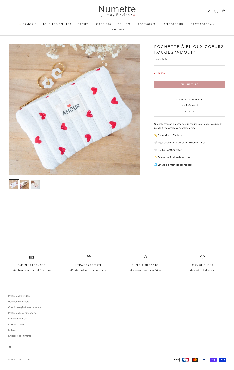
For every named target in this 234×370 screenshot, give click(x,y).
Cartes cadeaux (203, 24)
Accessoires (147, 24)
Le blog (12, 330)
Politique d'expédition (19, 296)
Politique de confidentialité (22, 312)
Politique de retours (18, 301)
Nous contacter (16, 324)
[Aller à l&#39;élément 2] (25, 184)
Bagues (83, 24)
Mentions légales (17, 318)
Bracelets (103, 24)
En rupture (190, 84)
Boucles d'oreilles (57, 24)
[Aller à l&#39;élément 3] (36, 184)
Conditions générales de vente (24, 307)
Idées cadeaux (173, 24)
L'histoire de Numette (19, 335)
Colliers (124, 24)
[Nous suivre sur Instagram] (10, 347)
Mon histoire (117, 29)
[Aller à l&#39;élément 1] (14, 184)
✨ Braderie (27, 24)
